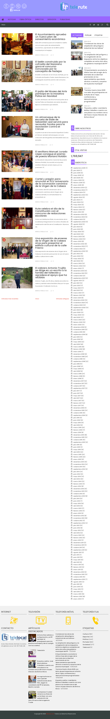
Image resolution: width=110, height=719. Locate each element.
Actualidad (77, 35)
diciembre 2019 (78, 327)
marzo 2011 (77, 565)
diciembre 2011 (78, 543)
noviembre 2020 (79, 303)
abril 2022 (76, 261)
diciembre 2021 (78, 271)
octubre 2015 (77, 440)
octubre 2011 (77, 547)
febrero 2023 (77, 239)
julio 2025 (76, 170)
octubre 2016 (77, 413)
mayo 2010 (77, 589)
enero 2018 (77, 378)
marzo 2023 (77, 237)
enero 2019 (77, 352)
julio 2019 (76, 337)
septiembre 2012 (79, 523)
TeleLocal (86, 647)
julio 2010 (76, 584)
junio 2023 (76, 229)
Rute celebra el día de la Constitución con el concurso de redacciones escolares (50, 212)
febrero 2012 (77, 538)
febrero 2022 (77, 266)
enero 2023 (77, 241)
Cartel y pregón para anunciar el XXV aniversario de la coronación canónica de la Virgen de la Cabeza (51, 182)
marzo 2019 (77, 347)
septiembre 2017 (79, 388)
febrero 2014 (77, 484)
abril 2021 (76, 290)
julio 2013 (76, 498)
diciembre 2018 (78, 354)
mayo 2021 (77, 288)
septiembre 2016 (79, 415)
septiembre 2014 (79, 469)
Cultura (86, 634)
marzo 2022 (77, 263)
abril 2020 (76, 317)
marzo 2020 (77, 320)
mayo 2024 (77, 205)
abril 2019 (76, 344)
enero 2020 (77, 325)
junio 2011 (76, 557)
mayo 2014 (77, 476)
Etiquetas (98, 35)
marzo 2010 (77, 594)
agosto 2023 (77, 224)
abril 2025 (76, 178)
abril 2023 (76, 234)
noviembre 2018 (78, 357)
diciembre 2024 (79, 188)
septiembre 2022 (79, 251)
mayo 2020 (77, 315)
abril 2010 (76, 592)
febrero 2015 (77, 457)
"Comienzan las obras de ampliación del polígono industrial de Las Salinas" (94, 46)
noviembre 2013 (78, 491)
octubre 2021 (77, 276)
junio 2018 (76, 366)
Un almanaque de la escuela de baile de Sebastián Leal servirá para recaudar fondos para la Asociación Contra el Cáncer (51, 123)
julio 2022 (76, 254)
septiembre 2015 (79, 442)
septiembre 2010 (79, 579)
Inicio (3, 25)
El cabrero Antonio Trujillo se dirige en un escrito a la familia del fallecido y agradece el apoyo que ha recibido (51, 272)
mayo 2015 (77, 450)
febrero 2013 (77, 511)
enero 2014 (77, 486)
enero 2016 (77, 432)
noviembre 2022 (79, 246)
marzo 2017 (77, 401)
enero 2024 (77, 212)
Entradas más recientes (10, 299)
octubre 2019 (77, 332)
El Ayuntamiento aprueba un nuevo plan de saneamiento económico (50, 37)
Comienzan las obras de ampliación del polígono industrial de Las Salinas (65, 636)
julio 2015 (76, 445)
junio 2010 (76, 587)
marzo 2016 (77, 427)
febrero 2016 (77, 430)
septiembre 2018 (79, 361)
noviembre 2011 (78, 545)
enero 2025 (77, 185)
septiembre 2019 (79, 334)
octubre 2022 (78, 249)
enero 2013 (77, 513)
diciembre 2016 (78, 408)
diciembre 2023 (78, 214)
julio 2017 (76, 391)
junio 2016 (76, 420)
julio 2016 (76, 418)
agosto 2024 (77, 197)
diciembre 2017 (78, 381)
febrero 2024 (78, 210)
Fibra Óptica (25, 19)
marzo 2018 (77, 374)
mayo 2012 (77, 530)
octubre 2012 (77, 521)
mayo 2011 (76, 560)
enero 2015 (77, 459)
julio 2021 (76, 283)
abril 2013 (76, 506)
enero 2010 (77, 599)
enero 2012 (77, 540)
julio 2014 (76, 472)
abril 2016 (76, 425)
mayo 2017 (77, 396)
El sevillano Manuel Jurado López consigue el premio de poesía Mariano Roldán (51, 154)
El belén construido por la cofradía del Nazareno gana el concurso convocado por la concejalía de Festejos (50, 66)
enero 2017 (77, 405)
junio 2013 (76, 501)
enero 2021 (77, 298)
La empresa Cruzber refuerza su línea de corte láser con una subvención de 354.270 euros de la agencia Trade (40, 697)
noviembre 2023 (79, 217)
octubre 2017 (77, 386)
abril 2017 (76, 398)
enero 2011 (77, 570)
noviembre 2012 (78, 518)
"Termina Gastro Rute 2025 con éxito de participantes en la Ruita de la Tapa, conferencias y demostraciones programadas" (95, 96)
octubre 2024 (78, 192)
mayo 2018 (77, 369)
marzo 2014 (77, 481)
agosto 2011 (77, 552)
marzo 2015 (77, 454)
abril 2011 (76, 562)
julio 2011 (76, 555)
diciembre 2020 (78, 300)
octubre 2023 (78, 219)
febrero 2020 (77, 322)
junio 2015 (76, 447)
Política (85, 639)
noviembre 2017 (78, 383)
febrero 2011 (77, 567)
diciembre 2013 (78, 489)
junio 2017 (76, 393)
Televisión (41, 650)
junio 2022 (76, 256)
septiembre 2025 (79, 168)
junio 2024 (77, 202)
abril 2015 (76, 452)
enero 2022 (77, 268)
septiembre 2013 (79, 496)
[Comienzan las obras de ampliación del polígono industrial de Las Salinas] (77, 46)
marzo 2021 (77, 293)
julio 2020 (76, 310)
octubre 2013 (77, 494)
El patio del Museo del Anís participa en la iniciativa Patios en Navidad (51, 94)
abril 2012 (76, 533)
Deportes (86, 637)
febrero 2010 (77, 596)
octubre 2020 (78, 305)
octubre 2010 (77, 577)
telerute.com (50, 714)
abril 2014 (76, 479)
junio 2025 (76, 173)
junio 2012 (76, 528)
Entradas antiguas (62, 299)
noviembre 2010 (78, 574)
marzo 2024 (77, 207)
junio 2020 (76, 312)
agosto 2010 (77, 582)
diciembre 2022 (78, 244)
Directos (39, 19)
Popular (88, 35)
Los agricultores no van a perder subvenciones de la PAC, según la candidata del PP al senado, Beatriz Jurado (39, 682)
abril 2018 (76, 371)
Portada (86, 642)
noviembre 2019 (78, 330)
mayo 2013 (77, 503)
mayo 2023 (77, 232)
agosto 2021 (77, 281)
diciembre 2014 (78, 462)
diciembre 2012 (78, 516)
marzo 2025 (77, 180)
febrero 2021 (77, 295)
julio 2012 (76, 525)
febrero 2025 (77, 183)
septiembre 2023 (79, 222)
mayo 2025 (77, 175)
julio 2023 (76, 227)
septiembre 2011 (79, 550)
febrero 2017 (77, 403)
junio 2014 (76, 474)
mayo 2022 (77, 259)
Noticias (12, 19)
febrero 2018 (77, 376)
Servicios (51, 19)
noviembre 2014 (79, 464)
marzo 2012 (77, 535)
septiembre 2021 (79, 278)
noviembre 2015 (78, 437)
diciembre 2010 (78, 572)
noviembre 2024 (79, 190)
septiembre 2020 (79, 308)
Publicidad (65, 19)
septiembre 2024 (79, 195)
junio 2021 (76, 285)
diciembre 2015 (78, 435)
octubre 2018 (77, 359)
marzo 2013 (77, 508)
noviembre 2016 (78, 410)
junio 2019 (76, 339)
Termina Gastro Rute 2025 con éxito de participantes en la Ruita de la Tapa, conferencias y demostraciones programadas (68, 672)
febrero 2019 (77, 349)
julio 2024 (76, 200)
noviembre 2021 (78, 273)
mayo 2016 (77, 423)
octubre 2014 (77, 467)
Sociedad (86, 645)
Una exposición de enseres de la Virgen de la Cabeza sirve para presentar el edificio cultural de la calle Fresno (51, 243)
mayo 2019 (77, 342)
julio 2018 (76, 364)
